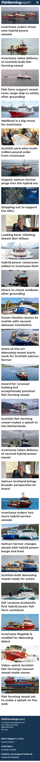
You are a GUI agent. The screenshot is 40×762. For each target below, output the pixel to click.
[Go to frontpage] (17, 2)
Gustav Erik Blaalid (10, 757)
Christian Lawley (8, 749)
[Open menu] (37, 2)
